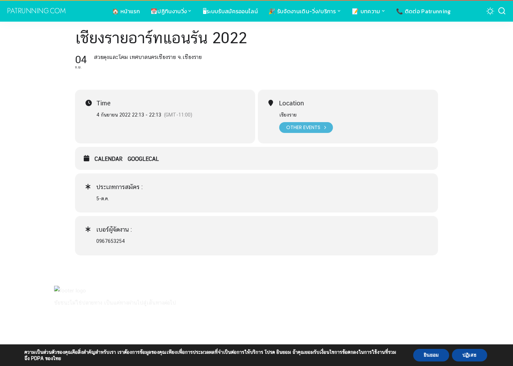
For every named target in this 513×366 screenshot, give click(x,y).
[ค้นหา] (502, 11)
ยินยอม (431, 355)
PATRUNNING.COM (36, 11)
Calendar (108, 159)
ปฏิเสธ (469, 355)
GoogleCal (143, 159)
